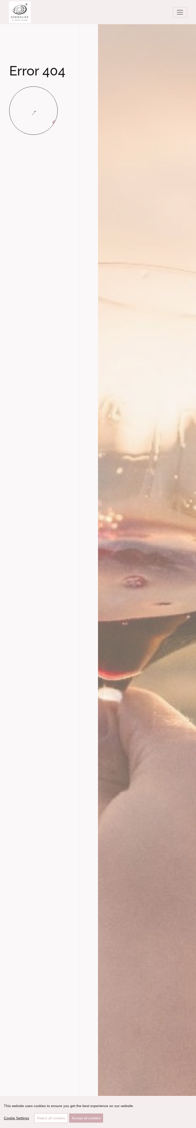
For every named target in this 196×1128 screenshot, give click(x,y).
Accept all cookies (86, 1118)
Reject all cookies (51, 1118)
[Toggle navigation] (180, 12)
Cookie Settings (16, 1118)
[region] (98, 1112)
